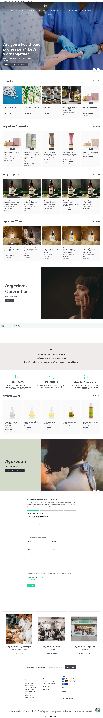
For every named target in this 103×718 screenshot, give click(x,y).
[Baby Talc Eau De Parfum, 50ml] (90, 102)
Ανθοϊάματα (42, 10)
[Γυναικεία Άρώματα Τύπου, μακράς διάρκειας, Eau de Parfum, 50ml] (12, 243)
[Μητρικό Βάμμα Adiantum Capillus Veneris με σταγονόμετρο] (90, 196)
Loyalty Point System (30, 687)
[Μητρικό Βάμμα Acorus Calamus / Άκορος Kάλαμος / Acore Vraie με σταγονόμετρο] (71, 196)
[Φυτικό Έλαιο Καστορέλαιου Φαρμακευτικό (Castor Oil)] (12, 417)
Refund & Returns (29, 697)
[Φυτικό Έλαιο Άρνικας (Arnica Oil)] (71, 416)
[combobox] (16, 5)
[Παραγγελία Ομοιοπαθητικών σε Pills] (12, 101)
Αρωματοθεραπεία (87, 10)
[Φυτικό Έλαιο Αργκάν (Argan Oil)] (51, 416)
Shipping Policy (29, 695)
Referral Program (29, 685)
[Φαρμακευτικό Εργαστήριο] (19, 629)
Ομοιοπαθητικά (30, 10)
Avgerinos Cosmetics (15, 10)
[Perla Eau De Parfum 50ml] (90, 146)
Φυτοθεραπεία (55, 10)
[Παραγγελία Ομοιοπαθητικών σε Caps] (31, 101)
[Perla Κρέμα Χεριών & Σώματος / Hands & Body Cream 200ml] (51, 147)
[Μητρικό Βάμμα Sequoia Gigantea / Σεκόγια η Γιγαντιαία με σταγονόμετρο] (12, 196)
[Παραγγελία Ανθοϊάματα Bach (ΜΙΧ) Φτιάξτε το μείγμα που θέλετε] (71, 102)
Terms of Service (29, 689)
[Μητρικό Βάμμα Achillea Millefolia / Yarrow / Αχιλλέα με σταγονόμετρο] (51, 196)
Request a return (29, 683)
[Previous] (94, 69)
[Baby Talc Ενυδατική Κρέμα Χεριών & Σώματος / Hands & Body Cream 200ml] (71, 148)
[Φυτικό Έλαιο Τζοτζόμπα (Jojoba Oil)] (31, 416)
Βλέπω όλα (96, 81)
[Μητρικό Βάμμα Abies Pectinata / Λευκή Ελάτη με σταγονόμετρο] (31, 196)
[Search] (27, 5)
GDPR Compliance (30, 691)
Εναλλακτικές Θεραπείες (71, 10)
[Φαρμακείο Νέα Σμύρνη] (84, 629)
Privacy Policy (28, 693)
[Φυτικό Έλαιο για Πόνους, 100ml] (90, 415)
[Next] (98, 69)
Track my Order (29, 681)
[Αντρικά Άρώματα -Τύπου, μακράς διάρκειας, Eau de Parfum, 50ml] (31, 243)
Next (31, 586)
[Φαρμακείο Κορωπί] (51, 629)
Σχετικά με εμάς (29, 679)
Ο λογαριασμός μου (30, 702)
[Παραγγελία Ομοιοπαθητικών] (51, 101)
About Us (51, 14)
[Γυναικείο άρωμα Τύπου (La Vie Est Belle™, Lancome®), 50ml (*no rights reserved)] (71, 243)
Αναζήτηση (27, 700)
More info (99, 325)
